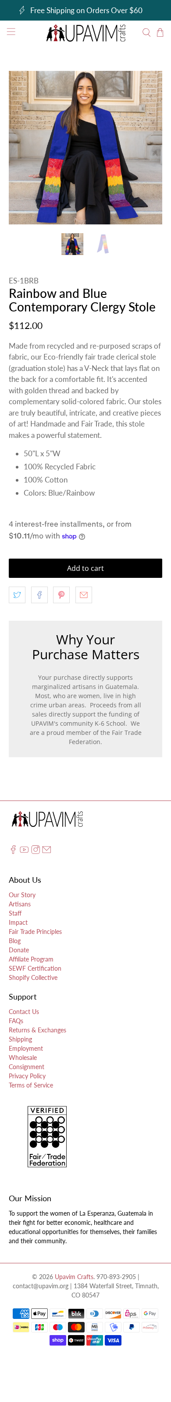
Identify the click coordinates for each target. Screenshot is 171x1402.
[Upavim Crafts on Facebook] (13, 852)
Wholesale (23, 1057)
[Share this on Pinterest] (61, 595)
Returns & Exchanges (37, 1030)
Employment (26, 1048)
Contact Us (24, 1011)
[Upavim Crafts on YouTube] (24, 852)
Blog (15, 940)
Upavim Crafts (74, 1276)
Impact (18, 922)
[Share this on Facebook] (39, 595)
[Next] (148, 147)
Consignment (26, 1066)
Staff (15, 913)
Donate (19, 950)
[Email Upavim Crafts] (46, 852)
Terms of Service (31, 1085)
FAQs (16, 1020)
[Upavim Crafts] (85, 33)
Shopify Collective (33, 977)
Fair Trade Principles (35, 931)
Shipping (20, 1039)
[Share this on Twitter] (17, 595)
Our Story (22, 895)
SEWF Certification (35, 968)
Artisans (20, 904)
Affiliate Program (31, 959)
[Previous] (22, 147)
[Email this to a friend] (83, 595)
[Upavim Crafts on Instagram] (35, 852)
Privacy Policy (27, 1076)
